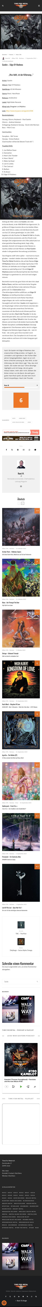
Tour (32, 1227)
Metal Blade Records (18, 1214)
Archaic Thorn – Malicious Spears (11, 552)
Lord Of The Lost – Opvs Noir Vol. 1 (12, 908)
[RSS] (27, 1296)
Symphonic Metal (26, 1225)
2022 (22, 1195)
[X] (10, 1296)
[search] (37, 981)
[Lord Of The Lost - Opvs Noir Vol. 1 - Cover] (21, 883)
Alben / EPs (15, 58)
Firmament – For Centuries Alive (11, 857)
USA (37, 1227)
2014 (10, 1192)
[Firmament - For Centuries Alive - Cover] (21, 832)
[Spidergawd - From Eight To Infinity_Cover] (21, 781)
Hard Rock (22, 418)
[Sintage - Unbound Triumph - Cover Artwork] (21, 628)
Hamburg (24, 1206)
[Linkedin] (19, 1296)
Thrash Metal (8, 1227)
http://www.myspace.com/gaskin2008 (19, 111)
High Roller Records (18, 422)
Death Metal (8, 1203)
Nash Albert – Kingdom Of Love (11, 704)
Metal (5, 1214)
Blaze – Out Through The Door (10, 602)
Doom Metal (32, 1203)
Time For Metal (22, 1227)
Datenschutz (32, 1291)
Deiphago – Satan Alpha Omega (21, 949)
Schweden (13, 1225)
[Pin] (18, 450)
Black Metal (31, 1198)
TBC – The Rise (21, 932)
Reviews (21, 58)
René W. (7, 58)
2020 (10, 1195)
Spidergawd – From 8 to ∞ (9, 806)
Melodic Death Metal (28, 1211)
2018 (33, 1192)
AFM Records (19, 1198)
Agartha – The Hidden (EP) (9, 755)
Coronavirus (29, 1200)
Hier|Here (18, 1173)
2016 (22, 1192)
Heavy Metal (18, 1208)
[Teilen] (6, 450)
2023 (27, 1195)
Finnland (15, 1206)
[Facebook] (6, 1296)
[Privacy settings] (4, 1302)
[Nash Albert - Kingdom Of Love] (21, 679)
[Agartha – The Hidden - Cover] (21, 730)
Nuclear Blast (23, 1216)
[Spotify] (23, 1296)
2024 (33, 1195)
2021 (16, 1195)
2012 (14, 418)
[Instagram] (14, 1296)
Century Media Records (12, 1200)
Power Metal (29, 1219)
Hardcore (35, 1206)
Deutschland (20, 1203)
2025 (4, 1198)
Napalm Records (9, 1216)
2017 (27, 1192)
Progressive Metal (10, 1222)
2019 (4, 1195)
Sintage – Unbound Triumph (10, 653)
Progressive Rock (27, 1222)
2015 (16, 1192)
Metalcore (33, 1214)
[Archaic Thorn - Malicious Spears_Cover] (21, 527)
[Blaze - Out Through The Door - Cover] (21, 578)
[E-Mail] (23, 450)
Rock (29, 422)
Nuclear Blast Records (12, 1219)
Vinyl (16, 803)
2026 (10, 1198)
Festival (6, 1206)
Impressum (25, 1291)
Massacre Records (10, 1211)
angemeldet (13, 967)
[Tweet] (12, 450)
